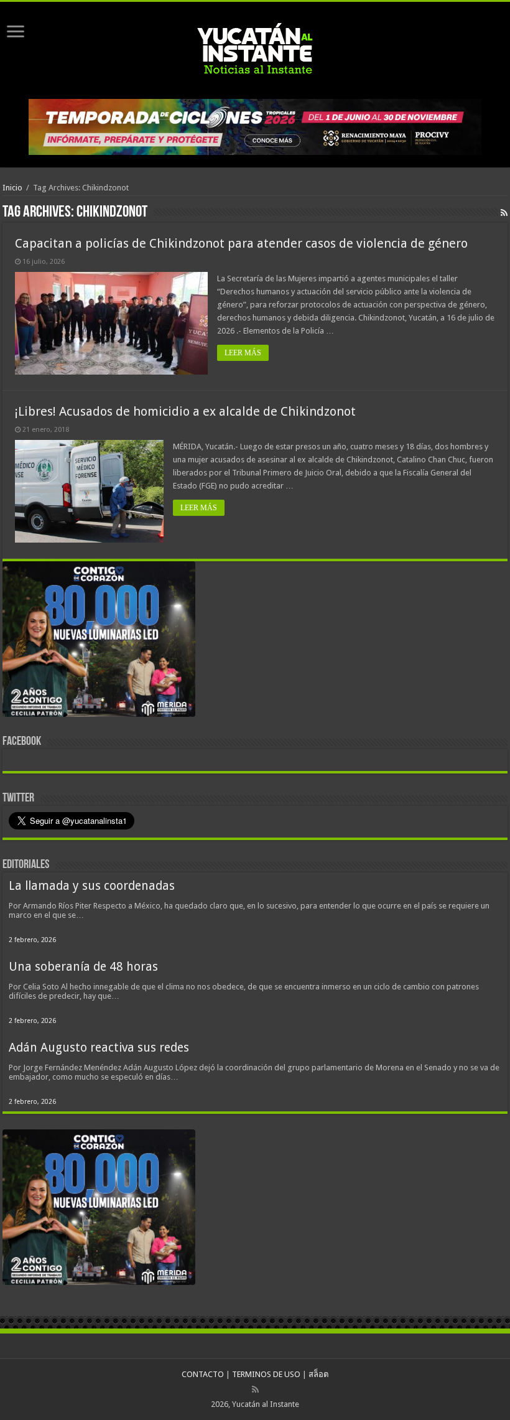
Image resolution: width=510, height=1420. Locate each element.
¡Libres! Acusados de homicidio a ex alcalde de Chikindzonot (185, 411)
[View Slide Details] (98, 641)
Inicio (12, 187)
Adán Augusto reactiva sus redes (99, 1047)
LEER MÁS (243, 352)
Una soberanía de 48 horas (83, 967)
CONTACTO (203, 1374)
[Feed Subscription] (504, 213)
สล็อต (318, 1374)
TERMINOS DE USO (266, 1374)
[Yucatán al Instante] (255, 48)
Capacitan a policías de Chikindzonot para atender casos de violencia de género (241, 243)
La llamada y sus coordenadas (92, 886)
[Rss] (255, 1389)
